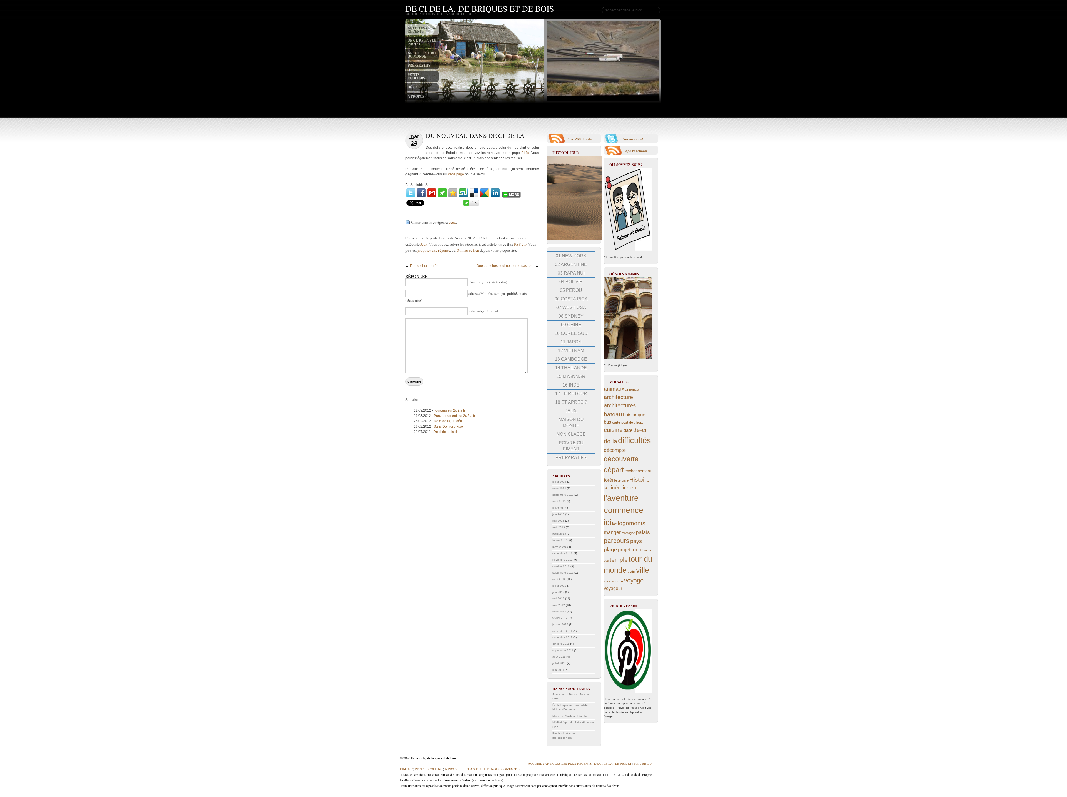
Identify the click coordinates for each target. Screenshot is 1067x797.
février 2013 (560, 540)
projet (624, 549)
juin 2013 (558, 514)
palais (643, 532)
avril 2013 (558, 527)
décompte (615, 450)
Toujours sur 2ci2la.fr (449, 410)
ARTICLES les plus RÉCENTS (422, 30)
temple (619, 559)
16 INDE (571, 385)
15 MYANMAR (571, 376)
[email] (431, 192)
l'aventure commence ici (623, 510)
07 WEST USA (571, 307)
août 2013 (559, 501)
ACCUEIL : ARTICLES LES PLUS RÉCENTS (560, 763)
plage (610, 549)
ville (642, 570)
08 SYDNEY (571, 316)
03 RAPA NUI (571, 273)
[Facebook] (421, 192)
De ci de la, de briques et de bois (479, 8)
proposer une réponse (433, 250)
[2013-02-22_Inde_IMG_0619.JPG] (574, 238)
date (628, 430)
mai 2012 (558, 598)
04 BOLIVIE (571, 281)
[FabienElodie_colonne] (628, 209)
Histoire (639, 479)
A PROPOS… (418, 96)
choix (638, 422)
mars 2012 (559, 611)
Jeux (452, 222)
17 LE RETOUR (571, 393)
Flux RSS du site (579, 138)
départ (614, 469)
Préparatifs (571, 457)
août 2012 (559, 579)
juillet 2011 (559, 663)
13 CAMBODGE (571, 359)
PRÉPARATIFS (419, 65)
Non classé (571, 434)
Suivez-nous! (633, 138)
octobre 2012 (561, 566)
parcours (616, 540)
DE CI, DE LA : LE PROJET (422, 42)
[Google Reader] (484, 192)
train (631, 571)
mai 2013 (558, 520)
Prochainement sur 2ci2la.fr (454, 416)
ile (605, 488)
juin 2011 (558, 669)
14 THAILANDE (571, 367)
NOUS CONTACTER (506, 769)
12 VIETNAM (571, 350)
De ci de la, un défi (448, 421)
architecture (618, 397)
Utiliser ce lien (468, 250)
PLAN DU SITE (477, 769)
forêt (608, 480)
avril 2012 (558, 605)
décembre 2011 (562, 630)
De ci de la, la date (447, 432)
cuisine (613, 430)
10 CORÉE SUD (571, 333)
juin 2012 (558, 592)
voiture (617, 581)
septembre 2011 (562, 650)
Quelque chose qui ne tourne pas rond (506, 266)
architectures (620, 405)
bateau (613, 414)
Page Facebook (635, 150)
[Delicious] (474, 192)
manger (612, 532)
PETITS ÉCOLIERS (416, 76)
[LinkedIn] (495, 192)
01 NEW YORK (571, 255)
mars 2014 (559, 488)
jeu (632, 487)
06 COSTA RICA (571, 299)
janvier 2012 (560, 624)
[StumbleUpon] (463, 192)
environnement (638, 471)
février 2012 (560, 617)
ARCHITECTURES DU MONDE (422, 55)
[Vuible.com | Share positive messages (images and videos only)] (442, 196)
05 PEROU (571, 290)
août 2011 (558, 656)
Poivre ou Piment (571, 445)
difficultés (634, 440)
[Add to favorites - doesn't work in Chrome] (452, 192)
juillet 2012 (559, 585)
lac (614, 524)
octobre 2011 (560, 643)
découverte (621, 459)
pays (636, 541)
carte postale (622, 422)
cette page (456, 174)
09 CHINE (571, 324)
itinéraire (618, 487)
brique (638, 414)
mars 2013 (559, 533)
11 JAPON (571, 342)
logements (631, 523)
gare (625, 480)
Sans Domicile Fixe (448, 427)
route (637, 549)
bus (607, 422)
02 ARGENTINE (571, 264)
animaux (614, 389)
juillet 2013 (559, 507)
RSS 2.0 (520, 244)
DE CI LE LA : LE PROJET (613, 763)
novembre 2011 (562, 637)
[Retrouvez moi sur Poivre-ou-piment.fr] (628, 651)
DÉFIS (413, 87)
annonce (632, 390)
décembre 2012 (562, 553)
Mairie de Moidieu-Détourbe (570, 716)
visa (607, 581)
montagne (628, 533)
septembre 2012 (563, 572)
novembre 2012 (562, 559)
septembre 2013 (563, 494)
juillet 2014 (559, 481)
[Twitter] (410, 192)
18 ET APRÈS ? (571, 402)
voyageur (613, 588)
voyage (634, 580)
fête (617, 480)
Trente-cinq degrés (424, 266)
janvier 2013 (560, 546)
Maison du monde (571, 422)
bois (627, 414)
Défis (525, 153)
